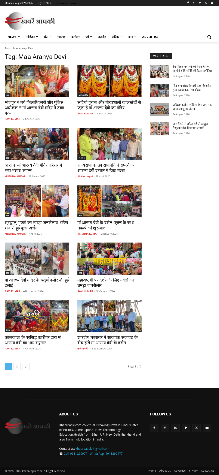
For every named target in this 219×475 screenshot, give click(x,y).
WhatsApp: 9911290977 (106, 453)
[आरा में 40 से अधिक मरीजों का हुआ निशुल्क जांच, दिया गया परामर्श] (159, 128)
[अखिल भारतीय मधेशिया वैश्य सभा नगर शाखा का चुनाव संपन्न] (159, 109)
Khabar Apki (85, 176)
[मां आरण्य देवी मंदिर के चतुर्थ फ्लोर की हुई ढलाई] (37, 259)
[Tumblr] (200, 3)
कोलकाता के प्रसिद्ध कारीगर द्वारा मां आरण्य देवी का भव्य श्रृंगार (33, 340)
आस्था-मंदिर (83, 95)
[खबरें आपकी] (30, 21)
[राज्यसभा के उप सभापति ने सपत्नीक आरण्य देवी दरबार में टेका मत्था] (109, 144)
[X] (205, 3)
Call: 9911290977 (75, 453)
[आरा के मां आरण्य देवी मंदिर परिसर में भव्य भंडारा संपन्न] (37, 144)
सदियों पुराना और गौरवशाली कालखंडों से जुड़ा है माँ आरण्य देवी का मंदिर (109, 105)
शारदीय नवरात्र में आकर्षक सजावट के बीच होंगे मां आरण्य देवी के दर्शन (107, 340)
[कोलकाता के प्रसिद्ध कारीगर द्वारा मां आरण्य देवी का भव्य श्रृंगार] (37, 316)
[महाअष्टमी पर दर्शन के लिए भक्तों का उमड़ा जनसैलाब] (109, 259)
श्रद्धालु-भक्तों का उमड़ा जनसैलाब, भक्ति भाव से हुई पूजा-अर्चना (36, 225)
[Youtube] (211, 3)
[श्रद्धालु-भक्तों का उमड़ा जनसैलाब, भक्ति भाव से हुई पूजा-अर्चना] (37, 201)
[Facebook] (188, 3)
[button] (209, 37)
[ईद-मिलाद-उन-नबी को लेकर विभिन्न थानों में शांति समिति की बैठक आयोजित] (159, 71)
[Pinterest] (194, 3)
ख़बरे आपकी (82, 348)
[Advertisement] (105, 20)
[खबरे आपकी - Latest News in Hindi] (28, 426)
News (82, 157)
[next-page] (26, 366)
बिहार (8, 330)
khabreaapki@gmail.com (93, 449)
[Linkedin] (175, 428)
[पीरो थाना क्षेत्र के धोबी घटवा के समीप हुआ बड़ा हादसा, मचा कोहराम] (159, 90)
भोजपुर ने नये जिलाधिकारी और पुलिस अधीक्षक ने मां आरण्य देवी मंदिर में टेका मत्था (34, 108)
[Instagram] (165, 428)
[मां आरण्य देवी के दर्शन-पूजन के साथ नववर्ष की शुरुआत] (109, 201)
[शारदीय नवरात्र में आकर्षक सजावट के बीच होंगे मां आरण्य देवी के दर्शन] (109, 316)
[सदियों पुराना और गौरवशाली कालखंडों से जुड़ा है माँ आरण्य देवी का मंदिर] (109, 81)
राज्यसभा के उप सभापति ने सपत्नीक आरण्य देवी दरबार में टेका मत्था (105, 168)
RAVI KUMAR (12, 118)
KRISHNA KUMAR (15, 176)
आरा (7, 95)
